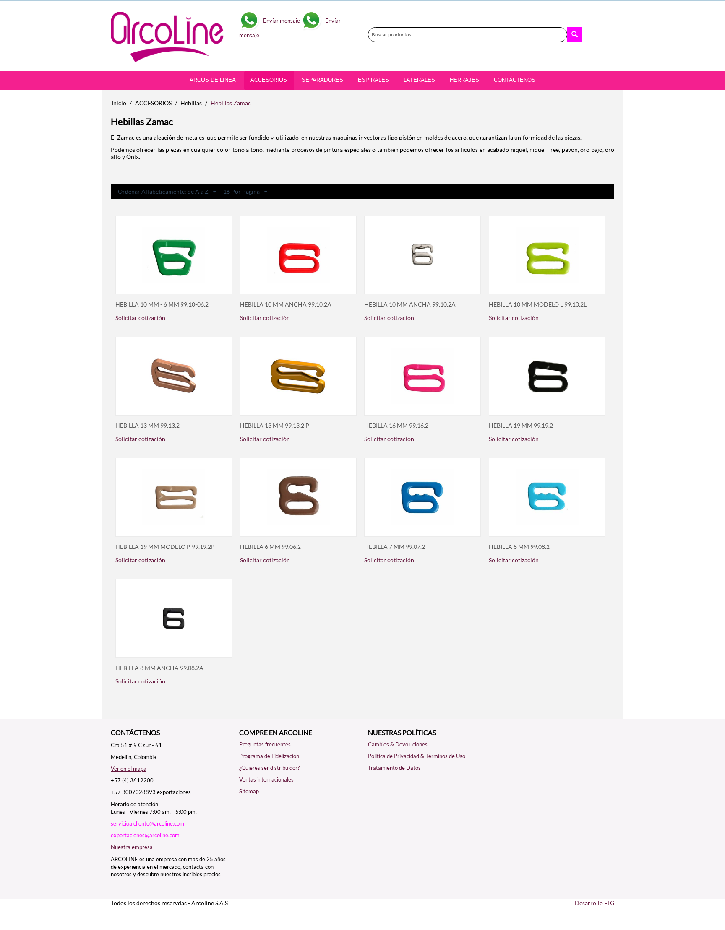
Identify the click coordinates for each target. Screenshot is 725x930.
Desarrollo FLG (594, 903)
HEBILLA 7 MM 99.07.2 (394, 546)
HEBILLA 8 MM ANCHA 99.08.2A (159, 668)
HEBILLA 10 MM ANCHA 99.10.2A (285, 304)
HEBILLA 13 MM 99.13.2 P (274, 425)
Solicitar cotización (140, 317)
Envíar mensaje (281, 20)
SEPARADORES (322, 80)
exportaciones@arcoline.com (145, 835)
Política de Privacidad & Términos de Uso (416, 756)
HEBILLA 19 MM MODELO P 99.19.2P (165, 546)
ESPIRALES (373, 80)
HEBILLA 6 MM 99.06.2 (270, 546)
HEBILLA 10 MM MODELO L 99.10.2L (538, 304)
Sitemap (249, 791)
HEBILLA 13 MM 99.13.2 (147, 425)
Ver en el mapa (128, 768)
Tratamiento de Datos (394, 767)
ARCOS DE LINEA (213, 80)
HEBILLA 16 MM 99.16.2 (396, 425)
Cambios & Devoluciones (398, 744)
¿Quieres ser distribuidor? (269, 767)
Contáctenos (514, 80)
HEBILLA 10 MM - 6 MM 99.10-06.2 (162, 304)
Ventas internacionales (266, 779)
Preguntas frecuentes (265, 744)
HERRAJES (464, 80)
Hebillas (191, 103)
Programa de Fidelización (269, 756)
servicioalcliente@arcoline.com (147, 823)
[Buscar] (574, 34)
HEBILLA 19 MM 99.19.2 (521, 425)
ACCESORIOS (153, 103)
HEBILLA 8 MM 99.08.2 (519, 546)
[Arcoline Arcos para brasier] (170, 36)
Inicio (119, 103)
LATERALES (419, 80)
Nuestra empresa (132, 847)
